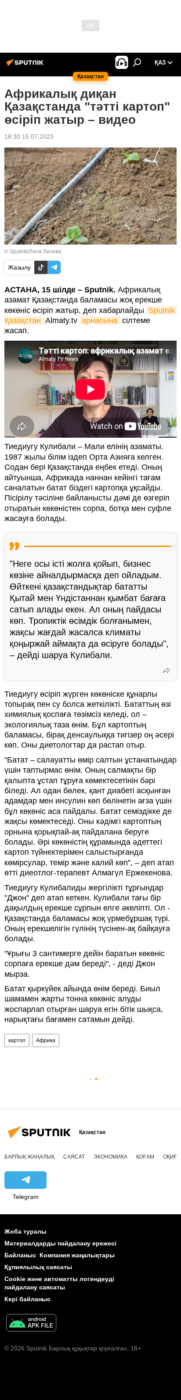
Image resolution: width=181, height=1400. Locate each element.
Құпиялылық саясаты (38, 1266)
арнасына (100, 320)
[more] (166, 670)
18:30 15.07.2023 (29, 136)
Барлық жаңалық (29, 1157)
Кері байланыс (27, 1299)
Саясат (74, 1157)
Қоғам (145, 1157)
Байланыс (20, 1255)
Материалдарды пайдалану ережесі (60, 1243)
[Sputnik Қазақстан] (26, 65)
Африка (45, 1040)
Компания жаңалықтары (77, 1255)
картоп (16, 1040)
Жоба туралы (25, 1231)
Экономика (110, 1157)
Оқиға (172, 1157)
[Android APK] (31, 1324)
